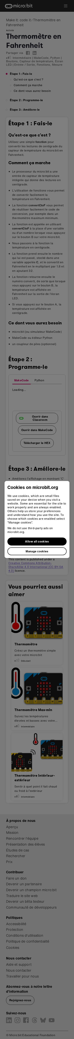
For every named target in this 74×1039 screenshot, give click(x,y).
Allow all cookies (37, 541)
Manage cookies (37, 551)
